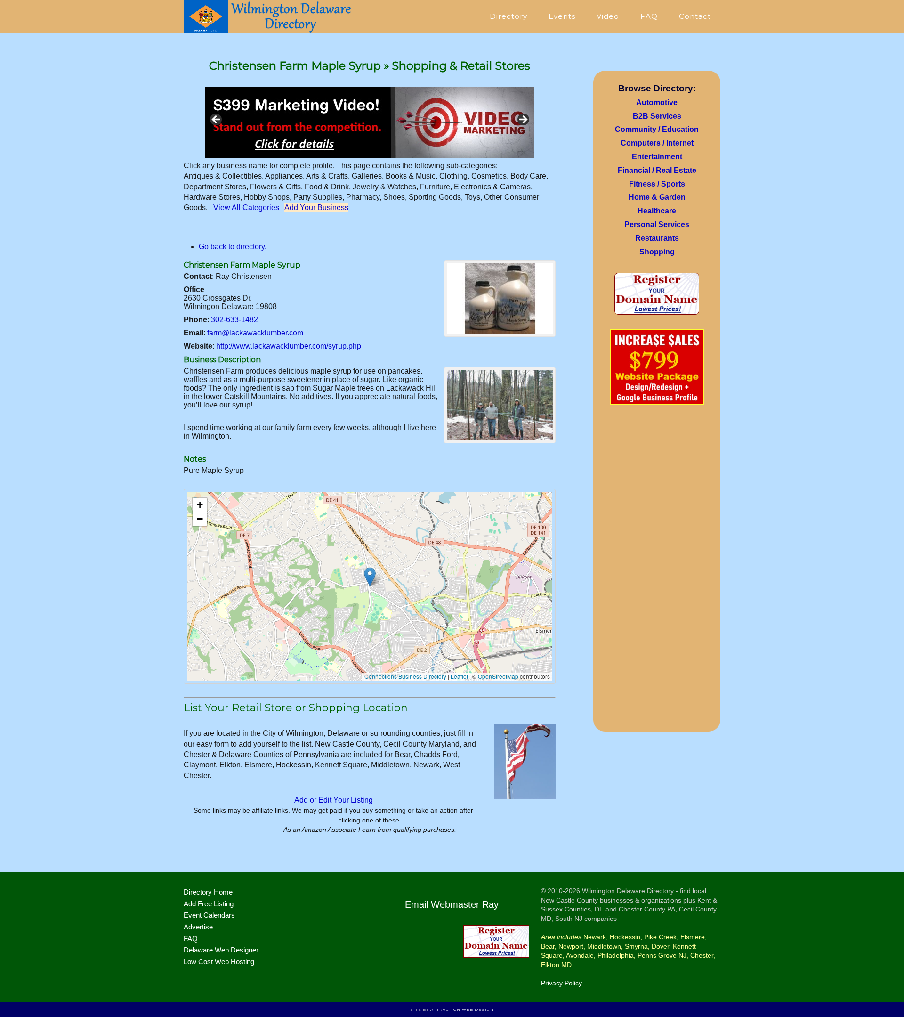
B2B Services (657, 116)
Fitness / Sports (657, 184)
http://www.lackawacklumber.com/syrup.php (288, 346)
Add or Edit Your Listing (333, 800)
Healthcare (657, 211)
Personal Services (656, 224)
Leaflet (459, 676)
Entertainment (657, 157)
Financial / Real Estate (657, 170)
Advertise (198, 927)
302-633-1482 (234, 320)
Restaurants (657, 238)
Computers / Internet (657, 143)
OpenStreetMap (498, 676)
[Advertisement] (656, 571)
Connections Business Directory (405, 676)
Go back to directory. (232, 247)
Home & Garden (657, 197)
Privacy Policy (561, 983)
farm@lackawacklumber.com (255, 333)
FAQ (191, 939)
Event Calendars (209, 915)
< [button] (217, 120)
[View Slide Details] (369, 122)
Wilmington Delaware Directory (268, 16)
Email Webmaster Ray (452, 904)
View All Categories (246, 207)
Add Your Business (316, 207)
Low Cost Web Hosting (219, 962)
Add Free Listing (209, 904)
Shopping (657, 252)
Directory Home (208, 892)
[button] (370, 576)
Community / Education (657, 129)
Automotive (657, 102)
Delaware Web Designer (221, 950)
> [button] (523, 120)
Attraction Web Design (462, 1009)
